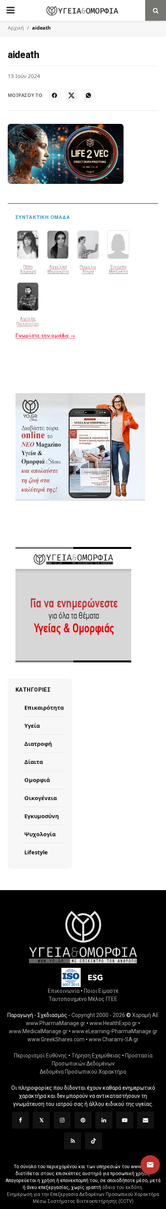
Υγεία (32, 725)
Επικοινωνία (64, 991)
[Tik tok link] (93, 1140)
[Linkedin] (103, 1120)
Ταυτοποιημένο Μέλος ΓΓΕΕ (83, 999)
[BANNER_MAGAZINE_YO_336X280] (83, 447)
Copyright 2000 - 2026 (98, 1015)
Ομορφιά (37, 780)
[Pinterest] (83, 1120)
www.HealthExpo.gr (113, 1023)
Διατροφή (38, 743)
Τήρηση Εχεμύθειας (96, 1055)
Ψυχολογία (40, 834)
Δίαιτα (33, 761)
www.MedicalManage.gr (38, 1031)
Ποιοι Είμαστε (101, 991)
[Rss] (72, 1140)
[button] (150, 1164)
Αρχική (16, 28)
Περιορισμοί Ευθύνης (40, 1055)
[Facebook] (54, 95)
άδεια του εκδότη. (122, 1187)
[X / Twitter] (71, 95)
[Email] (145, 1120)
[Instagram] (62, 1120)
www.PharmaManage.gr (55, 1023)
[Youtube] (124, 1120)
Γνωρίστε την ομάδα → (45, 335)
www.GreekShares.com (56, 1039)
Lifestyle (36, 852)
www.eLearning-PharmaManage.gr (115, 1031)
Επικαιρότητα (44, 707)
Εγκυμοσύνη (41, 816)
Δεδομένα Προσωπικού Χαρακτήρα (83, 1072)
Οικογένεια (40, 798)
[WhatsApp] (88, 95)
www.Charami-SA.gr (114, 1039)
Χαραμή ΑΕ (145, 1015)
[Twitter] (41, 1120)
